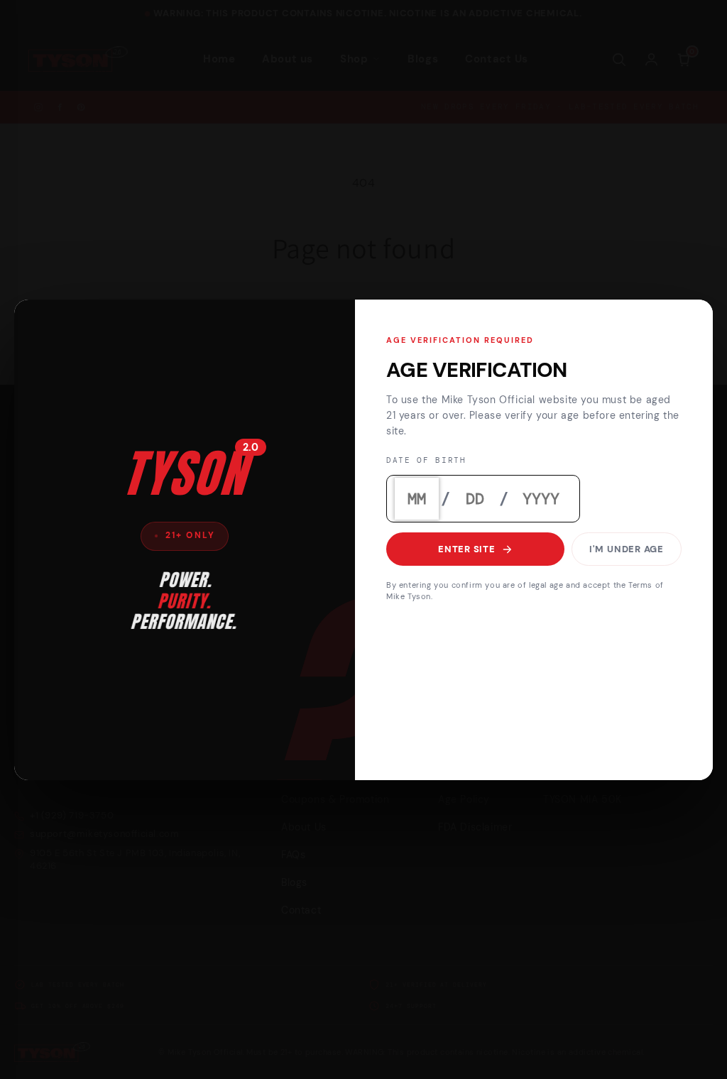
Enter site (467, 549)
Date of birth (426, 460)
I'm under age (626, 549)
